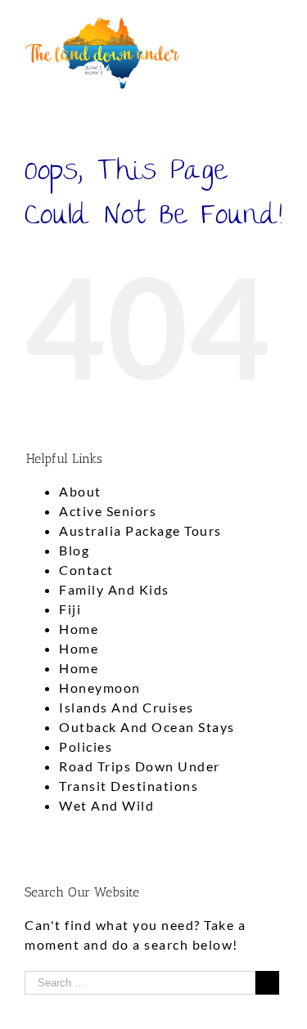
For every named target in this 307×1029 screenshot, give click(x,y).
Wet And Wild (106, 805)
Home (78, 628)
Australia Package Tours (140, 530)
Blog (74, 550)
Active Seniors (107, 511)
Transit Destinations (128, 785)
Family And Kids (114, 589)
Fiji (70, 609)
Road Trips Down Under (139, 766)
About (80, 491)
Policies (85, 746)
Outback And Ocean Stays (147, 727)
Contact (86, 569)
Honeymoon (100, 687)
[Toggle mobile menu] (276, 25)
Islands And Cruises (126, 707)
